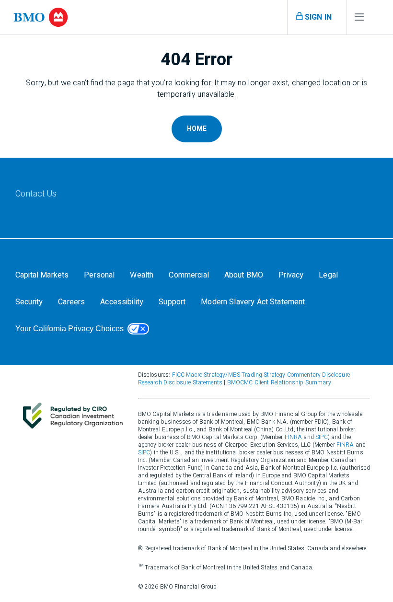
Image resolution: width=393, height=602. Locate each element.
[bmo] (40, 17)
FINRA (293, 437)
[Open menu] (359, 19)
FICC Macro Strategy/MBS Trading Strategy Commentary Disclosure (261, 374)
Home (197, 129)
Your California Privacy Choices (69, 328)
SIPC (321, 437)
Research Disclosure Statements (180, 382)
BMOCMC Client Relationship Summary (279, 382)
